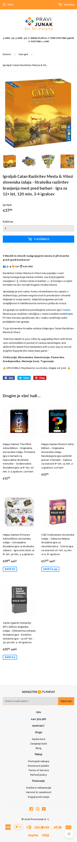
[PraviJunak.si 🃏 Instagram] (37, 809)
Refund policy (38, 774)
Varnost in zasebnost (38, 792)
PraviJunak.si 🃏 (40, 819)
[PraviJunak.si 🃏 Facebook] (31, 809)
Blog (38, 748)
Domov (7, 54)
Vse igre (23, 54)
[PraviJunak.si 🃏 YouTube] (44, 809)
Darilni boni (38, 739)
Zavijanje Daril (38, 743)
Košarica (68, 4)
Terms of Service (38, 770)
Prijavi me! (66, 701)
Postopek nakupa (38, 761)
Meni (10, 4)
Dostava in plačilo (38, 765)
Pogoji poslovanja (38, 796)
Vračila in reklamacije (38, 787)
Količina (8, 221)
